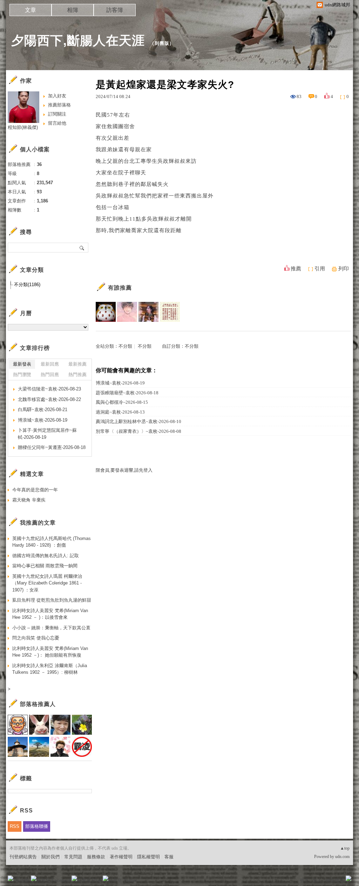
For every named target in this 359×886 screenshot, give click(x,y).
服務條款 (96, 856)
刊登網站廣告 (23, 856)
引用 (319, 268)
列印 (343, 268)
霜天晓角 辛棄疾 (29, 500)
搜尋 (82, 247)
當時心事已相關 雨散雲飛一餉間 (44, 565)
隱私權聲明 (148, 856)
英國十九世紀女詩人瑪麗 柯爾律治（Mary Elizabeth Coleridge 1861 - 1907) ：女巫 (47, 583)
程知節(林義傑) (23, 127)
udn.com (342, 856)
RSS (14, 826)
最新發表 (22, 364)
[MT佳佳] (148, 312)
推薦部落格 (59, 105)
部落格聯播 (36, 826)
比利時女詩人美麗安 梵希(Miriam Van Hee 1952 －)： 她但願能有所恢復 (50, 652)
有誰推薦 (120, 288)
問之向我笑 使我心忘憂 (35, 638)
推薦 (296, 268)
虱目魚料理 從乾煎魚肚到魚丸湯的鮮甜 (51, 600)
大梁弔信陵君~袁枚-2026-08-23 (49, 389)
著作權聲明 (121, 856)
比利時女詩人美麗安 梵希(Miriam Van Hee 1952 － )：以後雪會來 (50, 614)
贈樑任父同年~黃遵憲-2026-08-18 (52, 447)
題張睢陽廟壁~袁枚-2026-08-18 (127, 392)
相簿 (72, 10)
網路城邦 (334, 880)
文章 (30, 10)
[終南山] (106, 312)
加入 (316, 880)
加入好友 (57, 95)
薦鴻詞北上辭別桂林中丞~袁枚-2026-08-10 (138, 421)
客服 (169, 856)
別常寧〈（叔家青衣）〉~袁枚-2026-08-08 (138, 431)
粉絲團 (22, 880)
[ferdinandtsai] (127, 312)
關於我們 (50, 856)
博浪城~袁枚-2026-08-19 (120, 383)
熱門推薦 (77, 374)
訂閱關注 (57, 114)
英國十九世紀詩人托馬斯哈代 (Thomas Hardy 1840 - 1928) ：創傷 (51, 542)
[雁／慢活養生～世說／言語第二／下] (170, 312)
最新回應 (50, 364)
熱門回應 (50, 374)
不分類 (125, 346)
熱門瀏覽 (22, 374)
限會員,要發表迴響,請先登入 (124, 470)
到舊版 (162, 43)
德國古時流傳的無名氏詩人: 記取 (45, 555)
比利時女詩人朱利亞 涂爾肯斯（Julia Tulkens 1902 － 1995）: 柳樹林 (49, 669)
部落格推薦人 (38, 704)
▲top (345, 848)
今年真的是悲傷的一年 (35, 489)
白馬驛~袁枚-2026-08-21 (42, 409)
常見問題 (73, 856)
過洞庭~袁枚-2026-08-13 (120, 412)
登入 (304, 880)
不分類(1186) (27, 284)
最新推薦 (77, 364)
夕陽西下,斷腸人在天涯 (78, 40)
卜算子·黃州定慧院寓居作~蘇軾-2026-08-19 (47, 434)
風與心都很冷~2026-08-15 (122, 402)
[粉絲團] (10, 878)
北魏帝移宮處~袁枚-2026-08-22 (49, 399)
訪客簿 (114, 10)
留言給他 (57, 123)
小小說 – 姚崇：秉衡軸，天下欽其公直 (51, 627)
